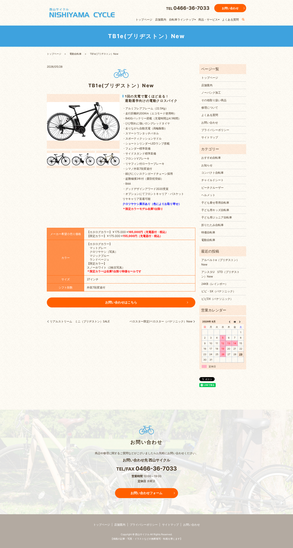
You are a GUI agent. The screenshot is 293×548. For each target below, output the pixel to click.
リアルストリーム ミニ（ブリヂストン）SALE (80, 321)
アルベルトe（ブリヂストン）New (220, 262)
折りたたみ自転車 (212, 225)
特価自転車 (208, 232)
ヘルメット (208, 195)
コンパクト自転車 (212, 172)
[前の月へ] (229, 321)
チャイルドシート (212, 180)
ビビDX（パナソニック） (217, 298)
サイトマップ (209, 137)
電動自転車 (76, 53)
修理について (209, 107)
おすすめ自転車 (211, 157)
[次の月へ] (241, 321)
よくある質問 (230, 19)
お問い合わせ (230, 8)
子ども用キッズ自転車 (215, 210)
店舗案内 (160, 19)
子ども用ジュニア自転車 (216, 217)
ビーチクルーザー (212, 187)
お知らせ (206, 165)
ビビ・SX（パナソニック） (218, 291)
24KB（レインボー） (214, 283)
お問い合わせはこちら (121, 302)
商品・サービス (208, 19)
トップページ (144, 19)
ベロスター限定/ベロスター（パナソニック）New (161, 321)
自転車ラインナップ (181, 19)
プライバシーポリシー (215, 130)
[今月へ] (235, 321)
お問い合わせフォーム (146, 493)
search (243, 20)
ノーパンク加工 (211, 92)
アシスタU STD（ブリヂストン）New (220, 274)
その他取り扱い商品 (213, 100)
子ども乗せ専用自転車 (215, 202)
